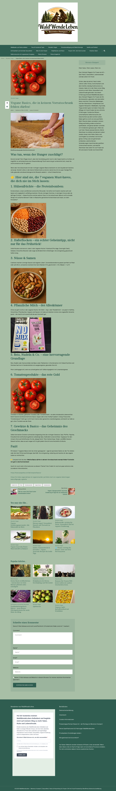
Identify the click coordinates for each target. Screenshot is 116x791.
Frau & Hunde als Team (37, 47)
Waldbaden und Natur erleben (19, 47)
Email (15, 658)
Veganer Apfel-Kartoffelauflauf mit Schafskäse (62, 609)
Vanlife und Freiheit (92, 47)
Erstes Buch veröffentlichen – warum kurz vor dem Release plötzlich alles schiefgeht (20, 584)
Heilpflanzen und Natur (57, 51)
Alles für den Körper (41, 51)
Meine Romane (42, 54)
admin (12, 110)
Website (15, 667)
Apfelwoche (37, 606)
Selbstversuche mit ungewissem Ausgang (22, 54)
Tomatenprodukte (28, 485)
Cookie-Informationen (66, 719)
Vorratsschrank (47, 485)
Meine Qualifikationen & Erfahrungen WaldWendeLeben (77, 728)
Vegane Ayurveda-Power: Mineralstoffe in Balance (19, 548)
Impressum (62, 715)
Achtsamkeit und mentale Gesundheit (21, 51)
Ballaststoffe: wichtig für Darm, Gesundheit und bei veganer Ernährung (64, 524)
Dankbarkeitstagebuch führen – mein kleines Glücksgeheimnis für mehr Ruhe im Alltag (20, 609)
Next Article (64, 488)
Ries (21, 485)
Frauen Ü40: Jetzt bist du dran (77, 51)
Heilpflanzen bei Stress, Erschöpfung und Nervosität (43, 582)
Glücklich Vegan (52, 47)
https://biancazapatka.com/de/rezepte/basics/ (26, 473)
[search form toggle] (104, 51)
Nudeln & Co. (14, 485)
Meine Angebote (55, 54)
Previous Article (22, 489)
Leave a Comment (34, 110)
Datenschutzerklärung (66, 710)
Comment (16, 630)
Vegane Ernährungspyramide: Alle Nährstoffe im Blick (20, 525)
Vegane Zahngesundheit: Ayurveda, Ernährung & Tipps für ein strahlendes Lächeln (56, 492)
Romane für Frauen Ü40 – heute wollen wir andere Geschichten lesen (64, 583)
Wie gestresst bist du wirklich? (69, 738)
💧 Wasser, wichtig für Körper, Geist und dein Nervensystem (63, 550)
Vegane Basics (38, 485)
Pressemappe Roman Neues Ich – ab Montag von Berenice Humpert (81, 724)
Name (15, 648)
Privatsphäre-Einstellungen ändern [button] (70, 733)
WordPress (85, 788)
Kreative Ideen (94, 51)
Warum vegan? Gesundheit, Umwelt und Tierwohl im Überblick (42, 525)
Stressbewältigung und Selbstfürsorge (72, 47)
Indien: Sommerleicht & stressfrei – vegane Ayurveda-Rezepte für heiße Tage (42, 550)
